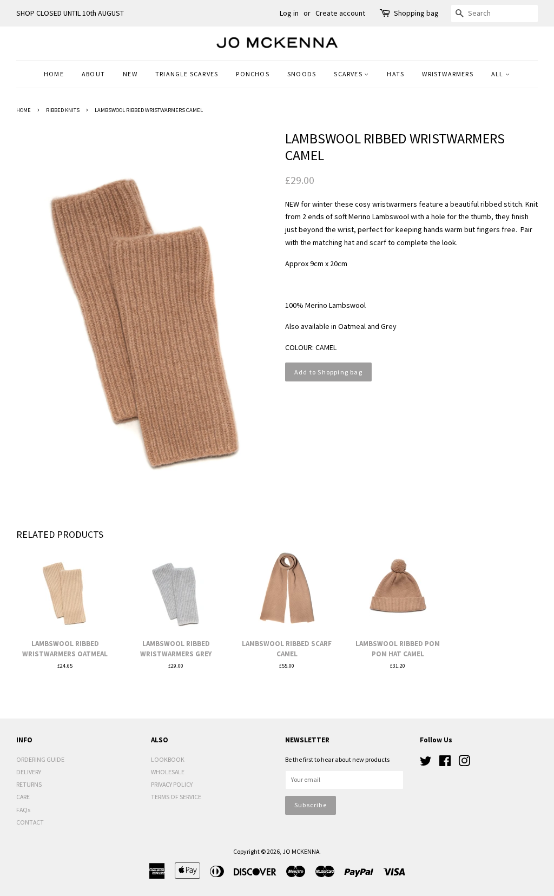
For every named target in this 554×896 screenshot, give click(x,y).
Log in (289, 13)
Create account (340, 13)
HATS (395, 74)
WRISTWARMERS (447, 74)
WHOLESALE (167, 772)
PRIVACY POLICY (172, 784)
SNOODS (301, 74)
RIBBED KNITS (63, 110)
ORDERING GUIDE (40, 759)
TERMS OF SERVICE (176, 797)
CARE (23, 797)
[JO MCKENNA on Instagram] (464, 763)
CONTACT (30, 822)
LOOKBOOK (167, 759)
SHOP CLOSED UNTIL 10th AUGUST (70, 13)
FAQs (23, 810)
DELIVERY (28, 772)
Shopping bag (416, 13)
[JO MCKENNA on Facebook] (445, 763)
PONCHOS (252, 74)
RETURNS (29, 784)
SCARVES (349, 74)
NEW (130, 74)
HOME (54, 74)
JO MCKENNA (300, 851)
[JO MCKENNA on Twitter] (426, 763)
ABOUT (93, 74)
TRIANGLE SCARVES (186, 74)
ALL (498, 74)
